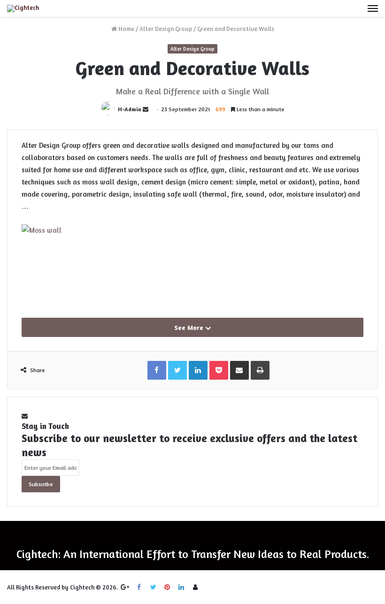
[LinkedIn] (181, 587)
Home (125, 28)
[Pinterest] (167, 587)
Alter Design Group (165, 28)
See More (189, 327)
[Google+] (125, 587)
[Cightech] (23, 8)
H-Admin (129, 109)
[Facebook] (139, 587)
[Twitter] (153, 587)
